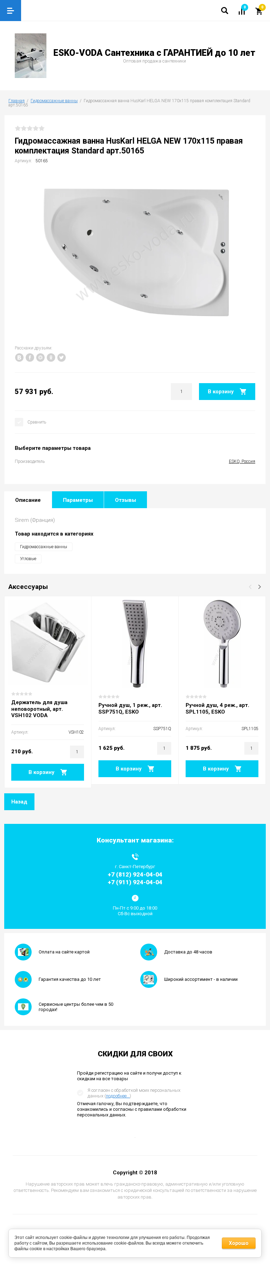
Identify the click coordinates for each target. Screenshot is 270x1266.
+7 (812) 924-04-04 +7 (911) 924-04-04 (135, 878)
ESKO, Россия (242, 461)
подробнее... (118, 1095)
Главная (16, 100)
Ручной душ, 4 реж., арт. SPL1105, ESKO (217, 708)
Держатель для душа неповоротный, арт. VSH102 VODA (39, 709)
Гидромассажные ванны (54, 100)
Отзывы (125, 500)
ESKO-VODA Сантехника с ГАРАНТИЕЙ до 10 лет (154, 53)
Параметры (78, 500)
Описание (28, 500)
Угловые (28, 558)
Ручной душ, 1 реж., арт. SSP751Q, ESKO (130, 708)
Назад (19, 802)
